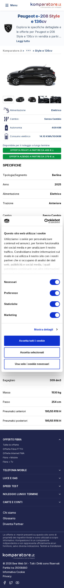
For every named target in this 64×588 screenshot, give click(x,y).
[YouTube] (17, 582)
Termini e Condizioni (50, 546)
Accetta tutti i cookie (32, 340)
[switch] (55, 293)
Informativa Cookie (14, 571)
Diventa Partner (13, 524)
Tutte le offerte (11, 444)
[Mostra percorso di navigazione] (28, 50)
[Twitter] (11, 582)
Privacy (7, 576)
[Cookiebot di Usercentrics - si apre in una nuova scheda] (45, 221)
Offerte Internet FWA (13, 453)
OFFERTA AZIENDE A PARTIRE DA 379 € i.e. (32, 156)
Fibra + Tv (8, 461)
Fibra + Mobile (10, 457)
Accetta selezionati (32, 352)
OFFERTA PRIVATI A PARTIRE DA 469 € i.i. (32, 150)
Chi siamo (9, 512)
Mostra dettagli (43, 329)
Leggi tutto (23, 41)
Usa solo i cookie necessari (32, 363)
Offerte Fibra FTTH (13, 449)
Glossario (9, 518)
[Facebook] (4, 582)
